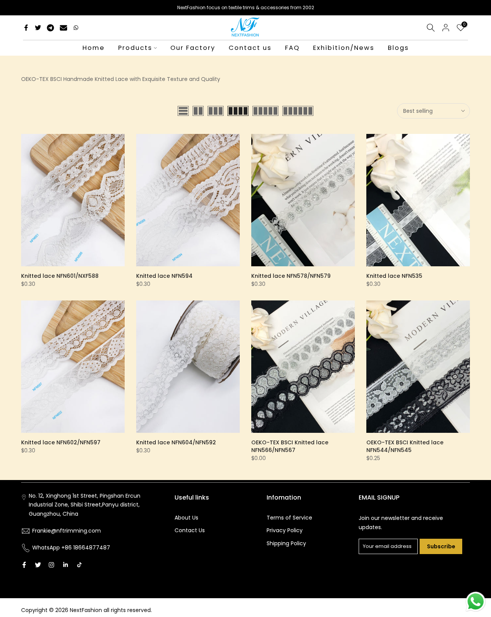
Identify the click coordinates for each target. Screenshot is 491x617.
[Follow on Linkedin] (65, 564)
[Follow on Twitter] (38, 564)
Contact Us (190, 530)
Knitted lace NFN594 (164, 276)
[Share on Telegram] (50, 27)
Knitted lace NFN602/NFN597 (61, 442)
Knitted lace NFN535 (394, 276)
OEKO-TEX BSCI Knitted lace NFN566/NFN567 (289, 446)
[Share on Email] (63, 27)
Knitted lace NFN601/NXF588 (60, 276)
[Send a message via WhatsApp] (475, 601)
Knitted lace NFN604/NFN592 (176, 442)
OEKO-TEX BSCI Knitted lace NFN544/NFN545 (404, 446)
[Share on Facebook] (26, 27)
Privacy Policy (285, 530)
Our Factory (192, 47)
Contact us (250, 47)
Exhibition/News (343, 47)
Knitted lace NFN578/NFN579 (291, 276)
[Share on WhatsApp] (76, 27)
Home (93, 47)
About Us (186, 517)
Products (135, 47)
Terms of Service (289, 517)
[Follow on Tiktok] (79, 564)
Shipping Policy (286, 543)
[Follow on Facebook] (24, 564)
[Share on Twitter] (38, 27)
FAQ (292, 47)
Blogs (398, 47)
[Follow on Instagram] (51, 564)
